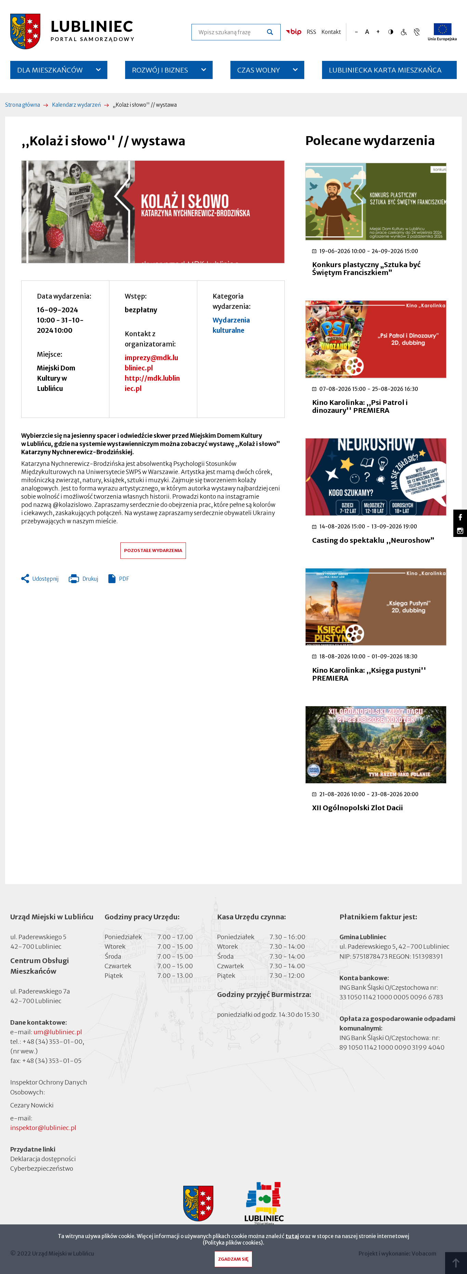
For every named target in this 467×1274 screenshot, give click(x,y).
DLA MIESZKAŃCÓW (50, 70)
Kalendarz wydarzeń (76, 105)
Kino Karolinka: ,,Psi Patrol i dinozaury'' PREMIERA (360, 406)
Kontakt (331, 32)
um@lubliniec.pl (58, 1032)
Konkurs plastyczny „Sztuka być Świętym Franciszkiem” (366, 268)
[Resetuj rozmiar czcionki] (367, 32)
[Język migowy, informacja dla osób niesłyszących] (403, 32)
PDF (124, 579)
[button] (153, 212)
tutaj (292, 1236)
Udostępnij (45, 579)
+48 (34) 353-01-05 (51, 1061)
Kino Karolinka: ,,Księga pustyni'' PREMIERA (369, 674)
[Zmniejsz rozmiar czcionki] (356, 32)
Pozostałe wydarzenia (153, 550)
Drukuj (83, 580)
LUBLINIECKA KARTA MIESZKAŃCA (385, 72)
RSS (311, 32)
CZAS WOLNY (258, 70)
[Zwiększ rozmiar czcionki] (378, 32)
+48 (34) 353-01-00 (52, 1042)
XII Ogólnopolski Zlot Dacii (357, 807)
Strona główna (22, 105)
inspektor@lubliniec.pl (43, 1128)
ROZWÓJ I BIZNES (160, 70)
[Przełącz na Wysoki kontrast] (392, 31)
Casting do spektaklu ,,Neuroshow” (373, 540)
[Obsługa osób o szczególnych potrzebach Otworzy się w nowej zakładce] (416, 32)
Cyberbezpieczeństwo (41, 1168)
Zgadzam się (233, 1259)
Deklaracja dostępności (43, 1159)
